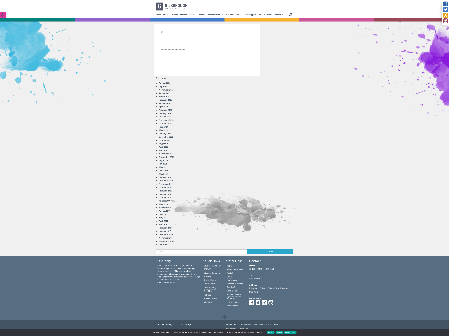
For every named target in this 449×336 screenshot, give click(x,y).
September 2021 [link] (166, 157)
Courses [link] (174, 14)
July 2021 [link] (163, 164)
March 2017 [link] (164, 224)
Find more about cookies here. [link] (237, 328)
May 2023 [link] (163, 130)
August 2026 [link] (164, 83)
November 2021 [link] (166, 153)
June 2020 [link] (163, 170)
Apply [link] (229, 266)
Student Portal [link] (234, 294)
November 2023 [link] (166, 120)
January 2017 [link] (165, 231)
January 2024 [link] (165, 113)
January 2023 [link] (165, 133)
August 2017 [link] (164, 211)
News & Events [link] (265, 14)
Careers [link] (201, 14)
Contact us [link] (279, 14)
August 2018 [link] (164, 201)
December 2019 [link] (166, 180)
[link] (3, 15)
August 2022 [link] (164, 143)
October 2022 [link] (165, 140)
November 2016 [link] (166, 238)
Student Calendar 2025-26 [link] (212, 267)
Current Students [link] (188, 14)
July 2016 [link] (163, 244)
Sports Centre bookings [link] (210, 300)
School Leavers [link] (213, 14)
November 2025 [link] (166, 90)
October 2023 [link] (165, 123)
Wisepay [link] (231, 298)
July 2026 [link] (163, 86)
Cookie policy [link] (210, 287)
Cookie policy (290, 332)
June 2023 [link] (163, 127)
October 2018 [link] (165, 197)
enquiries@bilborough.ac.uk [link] (261, 269)
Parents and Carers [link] (230, 14)
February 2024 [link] (165, 110)
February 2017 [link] (165, 228)
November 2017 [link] (166, 207)
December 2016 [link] (166, 234)
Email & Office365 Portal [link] (235, 271)
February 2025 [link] (165, 100)
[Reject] (446, 332)
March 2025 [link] (164, 96)
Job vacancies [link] (233, 302)
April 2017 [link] (163, 221)
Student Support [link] (248, 14)
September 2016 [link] (166, 241)
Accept (271, 332)
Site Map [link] (208, 291)
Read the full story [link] (166, 282)
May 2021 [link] (163, 167)
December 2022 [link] (166, 137)
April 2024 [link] (163, 106)
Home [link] (158, 14)
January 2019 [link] (165, 194)
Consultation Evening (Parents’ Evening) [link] (235, 283)
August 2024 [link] (164, 103)
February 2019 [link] (165, 190)
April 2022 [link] (163, 147)
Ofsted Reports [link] (211, 280)
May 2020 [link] (163, 174)
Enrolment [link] (232, 291)
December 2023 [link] (166, 116)
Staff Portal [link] (232, 305)
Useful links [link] (209, 283)
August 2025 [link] (164, 93)
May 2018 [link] (163, 204)
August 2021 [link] (164, 160)
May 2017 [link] (163, 217)
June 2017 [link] (163, 214)
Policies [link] (207, 295)
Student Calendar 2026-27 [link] (212, 275)
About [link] (165, 14)
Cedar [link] (229, 276)
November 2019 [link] (166, 184)
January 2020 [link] (165, 177)
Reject (279, 332)
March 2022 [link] (164, 150)
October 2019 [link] (165, 187)
